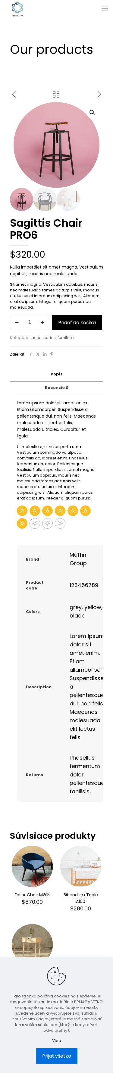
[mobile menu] (105, 9)
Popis (57, 374)
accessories (43, 338)
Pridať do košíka (77, 322)
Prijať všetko (56, 1056)
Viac (56, 1040)
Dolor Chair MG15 (32, 895)
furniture (66, 338)
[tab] (56, 374)
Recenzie (56, 387)
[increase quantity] (42, 322)
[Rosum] (17, 9)
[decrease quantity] (16, 322)
